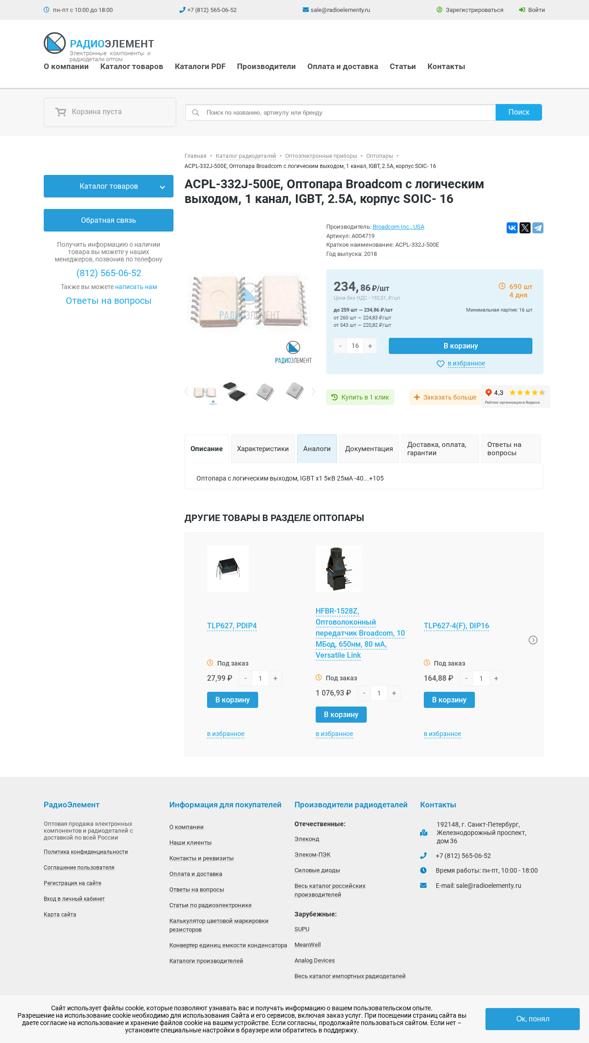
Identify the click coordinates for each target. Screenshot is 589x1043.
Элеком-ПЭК (312, 854)
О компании (66, 66)
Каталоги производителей (206, 960)
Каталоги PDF (200, 66)
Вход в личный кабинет (74, 899)
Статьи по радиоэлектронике (210, 905)
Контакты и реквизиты (201, 858)
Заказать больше (449, 397)
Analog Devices (314, 960)
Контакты (446, 66)
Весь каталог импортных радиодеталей (350, 976)
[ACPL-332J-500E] (250, 301)
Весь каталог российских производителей (329, 890)
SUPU (301, 929)
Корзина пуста (96, 112)
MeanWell (307, 944)
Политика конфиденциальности (86, 852)
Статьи (403, 66)
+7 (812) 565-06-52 (212, 9)
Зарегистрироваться (474, 9)
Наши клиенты (190, 842)
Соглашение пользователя (79, 867)
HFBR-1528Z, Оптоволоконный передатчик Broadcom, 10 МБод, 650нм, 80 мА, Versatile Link (360, 633)
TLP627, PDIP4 (232, 625)
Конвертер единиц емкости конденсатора (228, 945)
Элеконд (306, 838)
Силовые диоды (317, 870)
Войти (536, 9)
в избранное (466, 363)
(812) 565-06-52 (108, 272)
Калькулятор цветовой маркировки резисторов (219, 925)
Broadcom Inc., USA (398, 226)
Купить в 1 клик (365, 397)
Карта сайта (60, 914)
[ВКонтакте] (512, 227)
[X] (525, 227)
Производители (266, 66)
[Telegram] (537, 227)
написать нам (136, 286)
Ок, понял (532, 1019)
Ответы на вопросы (109, 300)
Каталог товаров (131, 66)
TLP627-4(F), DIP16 (456, 625)
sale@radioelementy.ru (340, 9)
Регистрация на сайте (72, 883)
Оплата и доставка (342, 66)
